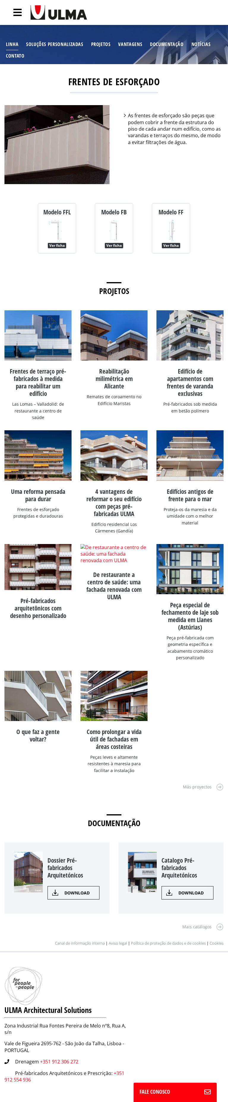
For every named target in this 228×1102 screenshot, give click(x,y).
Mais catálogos (197, 926)
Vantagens (130, 44)
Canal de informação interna (80, 943)
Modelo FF (171, 212)
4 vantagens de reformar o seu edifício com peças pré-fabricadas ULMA (114, 502)
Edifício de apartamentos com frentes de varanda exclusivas (190, 382)
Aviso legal (118, 943)
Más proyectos (197, 787)
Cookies (217, 943)
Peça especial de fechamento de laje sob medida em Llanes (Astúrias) (190, 616)
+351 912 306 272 (59, 1061)
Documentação (167, 44)
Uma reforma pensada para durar (38, 495)
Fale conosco (155, 1091)
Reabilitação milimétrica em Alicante (114, 378)
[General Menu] (14, 12)
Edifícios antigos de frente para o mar (190, 495)
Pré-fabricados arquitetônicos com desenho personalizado (38, 608)
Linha (12, 44)
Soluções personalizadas (54, 44)
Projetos (101, 44)
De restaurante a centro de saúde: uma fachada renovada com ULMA (114, 585)
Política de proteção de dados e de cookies (168, 943)
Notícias (201, 44)
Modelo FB (114, 212)
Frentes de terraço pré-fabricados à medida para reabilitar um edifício (38, 382)
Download (77, 893)
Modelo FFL (57, 212)
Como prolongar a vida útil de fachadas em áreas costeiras (114, 739)
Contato (15, 56)
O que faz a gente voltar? (38, 735)
